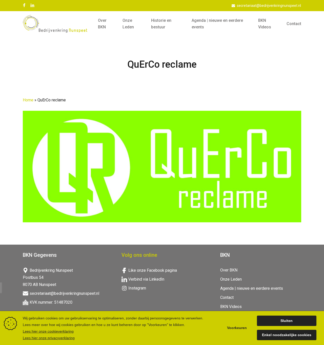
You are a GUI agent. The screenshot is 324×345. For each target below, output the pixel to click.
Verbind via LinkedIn (146, 279)
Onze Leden (231, 279)
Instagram (137, 288)
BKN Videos (231, 306)
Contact (227, 297)
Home (28, 100)
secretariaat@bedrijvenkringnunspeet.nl (64, 293)
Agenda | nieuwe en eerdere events (251, 288)
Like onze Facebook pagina (152, 270)
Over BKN (228, 270)
